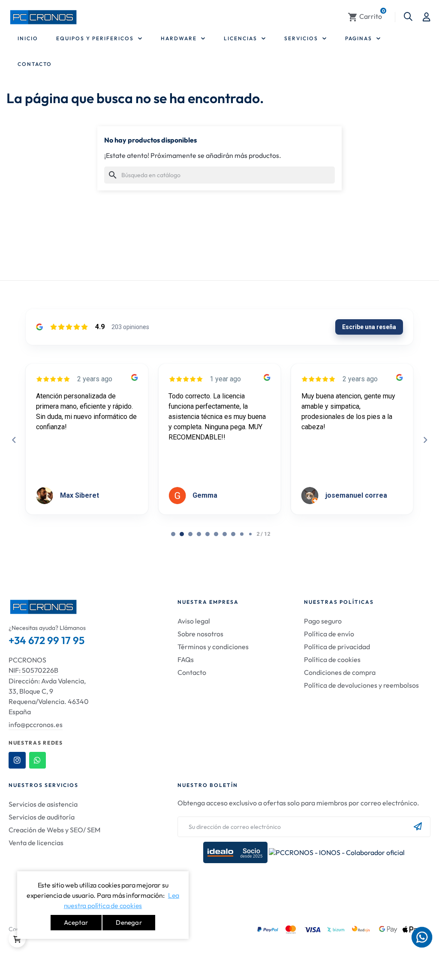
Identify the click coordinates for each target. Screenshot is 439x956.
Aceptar (76, 922)
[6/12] (224, 534)
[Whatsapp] (37, 760)
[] (17, 938)
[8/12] (242, 534)
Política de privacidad (337, 646)
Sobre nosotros (200, 633)
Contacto (191, 672)
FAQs (185, 659)
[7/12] (233, 534)
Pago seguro (323, 621)
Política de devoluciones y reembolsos (361, 685)
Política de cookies (332, 659)
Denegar (128, 922)
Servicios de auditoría (42, 817)
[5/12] (216, 534)
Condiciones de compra (340, 672)
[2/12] (190, 534)
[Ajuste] (426, 17)
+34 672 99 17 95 (46, 640)
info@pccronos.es (36, 724)
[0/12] (173, 534)
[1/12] (181, 534)
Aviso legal (193, 621)
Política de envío (329, 633)
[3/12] (199, 534)
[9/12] (250, 534)
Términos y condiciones (213, 646)
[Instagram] (17, 760)
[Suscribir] (418, 826)
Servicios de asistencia (43, 804)
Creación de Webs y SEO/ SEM (54, 829)
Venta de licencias (36, 842)
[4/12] (207, 534)
